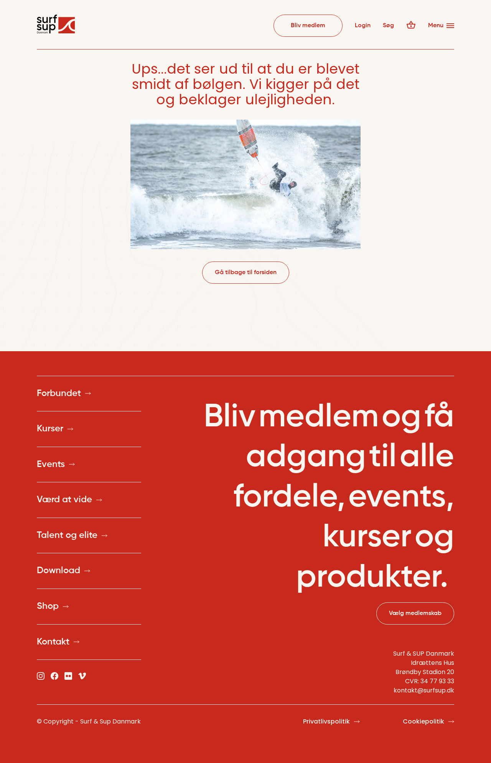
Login (363, 26)
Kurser (50, 428)
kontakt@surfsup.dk (424, 690)
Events (51, 464)
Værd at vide (64, 499)
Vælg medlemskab (415, 613)
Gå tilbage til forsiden (246, 273)
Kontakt (53, 641)
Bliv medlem (308, 26)
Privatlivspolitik (326, 721)
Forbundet (59, 393)
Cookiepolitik (423, 721)
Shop (48, 606)
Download (58, 570)
